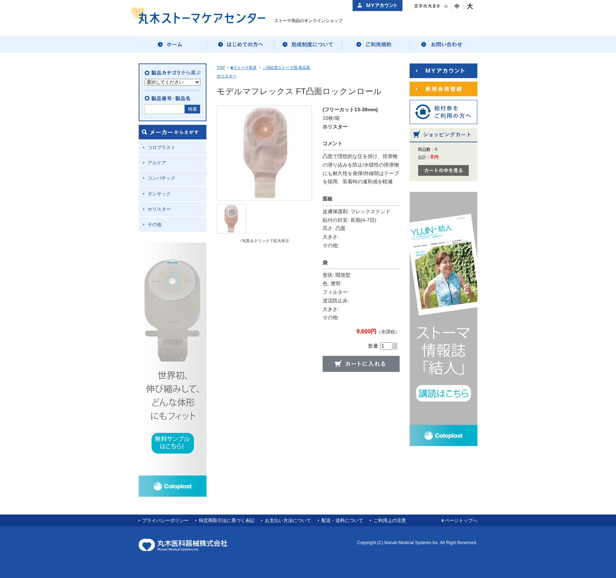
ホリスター (159, 209)
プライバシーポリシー (165, 520)
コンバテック (161, 178)
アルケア (157, 162)
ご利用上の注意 (390, 520)
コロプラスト (161, 147)
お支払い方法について (288, 520)
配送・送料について (342, 520)
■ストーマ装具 (244, 67)
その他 (154, 224)
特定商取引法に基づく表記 (227, 520)
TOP (221, 67)
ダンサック (159, 193)
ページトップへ (461, 520)
